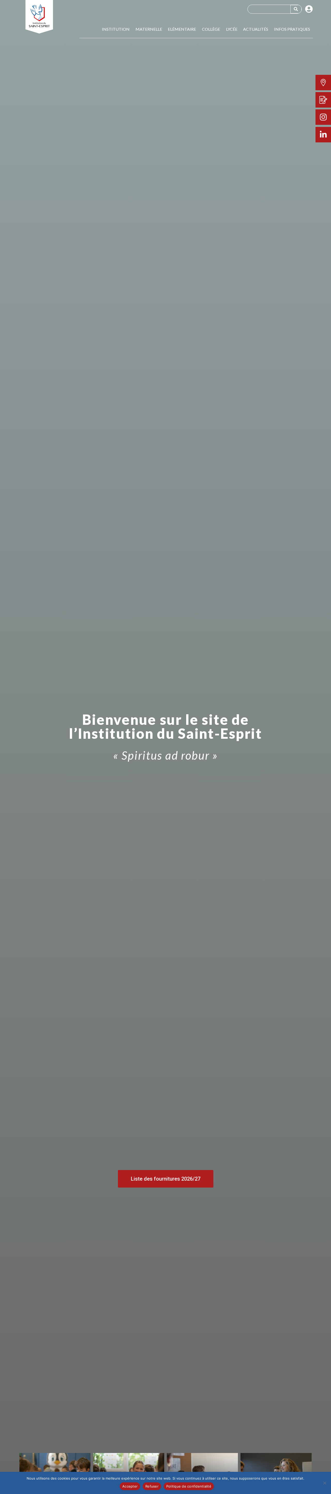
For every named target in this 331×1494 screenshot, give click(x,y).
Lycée (231, 29)
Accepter (130, 1486)
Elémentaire (182, 29)
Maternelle (149, 29)
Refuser (152, 1486)
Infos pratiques (292, 29)
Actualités (255, 29)
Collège (211, 29)
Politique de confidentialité (188, 1486)
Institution (116, 29)
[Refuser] (324, 1482)
